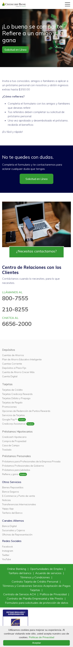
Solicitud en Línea (15, 49)
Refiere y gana (10, 474)
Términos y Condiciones (35, 577)
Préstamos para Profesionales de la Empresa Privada (31, 461)
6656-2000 (17, 323)
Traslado (7, 449)
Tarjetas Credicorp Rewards (17, 394)
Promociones (9, 406)
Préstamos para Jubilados (16, 470)
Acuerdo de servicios (48, 573)
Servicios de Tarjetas (13, 415)
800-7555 (15, 298)
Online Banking (17, 569)
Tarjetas (7, 384)
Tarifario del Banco (12, 512)
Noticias (6, 500)
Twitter (5, 555)
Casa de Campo (10, 445)
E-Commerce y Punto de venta (18, 495)
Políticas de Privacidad (41, 637)
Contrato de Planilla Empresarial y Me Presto (35, 598)
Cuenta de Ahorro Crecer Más (18, 372)
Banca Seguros (10, 491)
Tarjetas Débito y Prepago (16, 398)
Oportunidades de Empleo (47, 569)
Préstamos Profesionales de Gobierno (23, 465)
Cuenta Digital (9, 376)
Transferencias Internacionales (19, 504)
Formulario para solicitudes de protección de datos (36, 602)
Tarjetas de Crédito (12, 389)
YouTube (6, 559)
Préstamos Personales (16, 456)
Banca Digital (9, 526)
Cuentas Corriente (12, 363)
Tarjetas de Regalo (12, 402)
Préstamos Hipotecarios (17, 431)
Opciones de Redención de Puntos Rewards (26, 411)
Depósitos (8, 349)
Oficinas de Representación (17, 534)
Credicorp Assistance (14, 423)
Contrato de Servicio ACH (19, 594)
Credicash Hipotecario (14, 437)
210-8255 (15, 309)
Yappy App (8, 508)
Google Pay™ (9, 419)
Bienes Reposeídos (12, 487)
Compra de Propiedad (14, 441)
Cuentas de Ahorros (13, 355)
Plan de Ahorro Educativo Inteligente (22, 359)
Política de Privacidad (53, 594)
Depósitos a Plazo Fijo (14, 367)
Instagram (7, 550)
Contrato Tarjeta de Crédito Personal (35, 581)
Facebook (7, 546)
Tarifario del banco (20, 573)
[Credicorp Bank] (14, 4)
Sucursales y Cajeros (13, 530)
